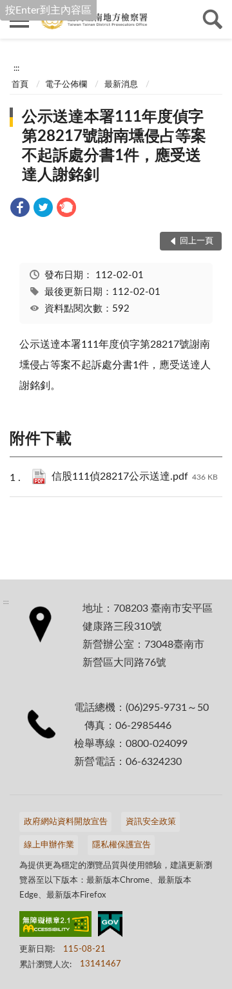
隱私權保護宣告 (121, 845)
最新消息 (121, 84)
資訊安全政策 (151, 822)
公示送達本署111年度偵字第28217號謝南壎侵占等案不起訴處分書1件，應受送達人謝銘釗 (114, 146)
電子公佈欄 (66, 84)
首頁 (20, 84)
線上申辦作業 (49, 845)
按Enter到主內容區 (48, 10)
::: (16, 68)
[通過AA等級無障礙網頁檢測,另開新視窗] (55, 926)
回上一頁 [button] (196, 241)
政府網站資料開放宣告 (66, 822)
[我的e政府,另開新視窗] (110, 926)
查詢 (212, 19)
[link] (20, 209)
